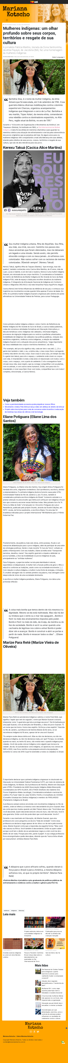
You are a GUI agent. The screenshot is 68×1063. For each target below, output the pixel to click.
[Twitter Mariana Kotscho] (37, 1031)
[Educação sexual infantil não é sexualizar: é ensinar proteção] (38, 1005)
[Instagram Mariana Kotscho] (30, 1031)
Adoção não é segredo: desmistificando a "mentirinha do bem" (53, 983)
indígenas (14, 910)
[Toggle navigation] (6, 20)
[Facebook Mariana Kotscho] (34, 1031)
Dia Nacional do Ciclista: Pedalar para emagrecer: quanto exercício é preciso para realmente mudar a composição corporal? (52, 974)
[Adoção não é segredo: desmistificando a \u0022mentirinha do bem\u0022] (38, 983)
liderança (21, 910)
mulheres (6, 910)
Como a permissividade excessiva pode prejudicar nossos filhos (30, 404)
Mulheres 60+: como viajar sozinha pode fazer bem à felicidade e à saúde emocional (52, 991)
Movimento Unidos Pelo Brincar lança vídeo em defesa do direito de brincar (34, 407)
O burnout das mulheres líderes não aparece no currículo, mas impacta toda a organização (52, 998)
